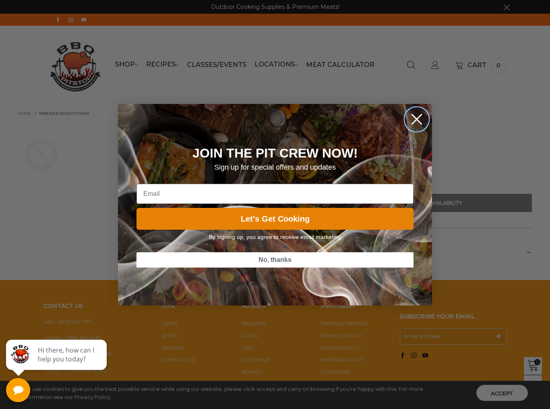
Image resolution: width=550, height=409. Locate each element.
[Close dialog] (417, 119)
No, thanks (275, 259)
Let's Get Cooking (275, 218)
